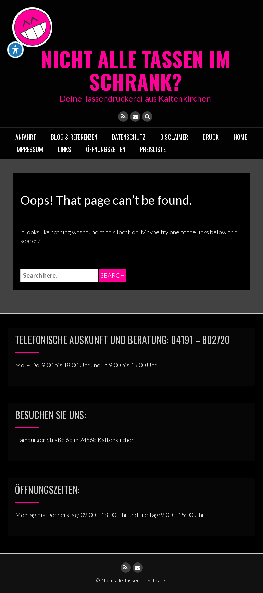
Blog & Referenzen (74, 136)
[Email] (135, 116)
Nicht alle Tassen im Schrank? (135, 69)
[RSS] (123, 116)
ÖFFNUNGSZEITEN (105, 149)
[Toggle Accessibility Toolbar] (15, 49)
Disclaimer (174, 136)
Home (240, 136)
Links (64, 149)
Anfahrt (25, 136)
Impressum (29, 149)
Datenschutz (129, 136)
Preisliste (153, 149)
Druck (211, 136)
